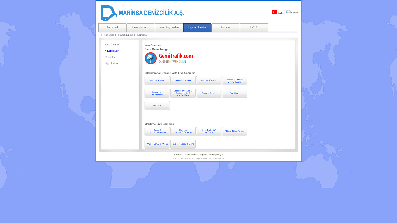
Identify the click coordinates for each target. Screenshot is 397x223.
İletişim (225, 27)
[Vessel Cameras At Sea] (157, 148)
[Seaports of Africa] (208, 84)
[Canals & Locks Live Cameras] (157, 135)
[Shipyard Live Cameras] (234, 135)
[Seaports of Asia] (157, 84)
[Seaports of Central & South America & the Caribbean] (183, 97)
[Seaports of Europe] (183, 84)
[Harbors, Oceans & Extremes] (183, 135)
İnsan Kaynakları (169, 27)
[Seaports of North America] (157, 97)
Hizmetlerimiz (140, 27)
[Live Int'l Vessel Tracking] (183, 148)
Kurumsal (112, 27)
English (294, 12)
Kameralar (142, 34)
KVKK (253, 27)
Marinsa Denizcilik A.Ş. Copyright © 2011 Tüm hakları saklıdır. (198, 159)
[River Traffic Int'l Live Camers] (208, 135)
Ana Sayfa (109, 34)
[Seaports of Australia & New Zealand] (234, 84)
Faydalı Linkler (197, 27)
